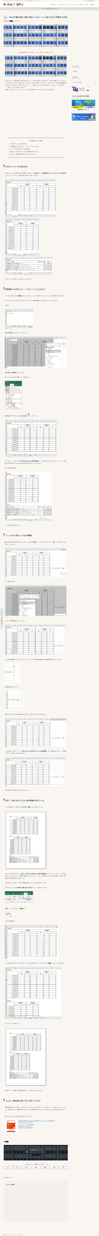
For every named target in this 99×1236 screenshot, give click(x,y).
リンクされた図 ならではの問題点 (20, 149)
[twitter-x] (86, 1)
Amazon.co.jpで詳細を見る (25, 1127)
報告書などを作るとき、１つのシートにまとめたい (25, 146)
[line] (88, 1)
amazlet (25, 1122)
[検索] (94, 1)
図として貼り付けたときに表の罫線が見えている (24, 151)
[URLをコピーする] (63, 1167)
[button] (8, 1167)
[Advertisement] (36, 114)
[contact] (92, 1)
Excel (11, 21)
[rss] (90, 1)
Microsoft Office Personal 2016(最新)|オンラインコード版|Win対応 (36, 1121)
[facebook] (84, 1)
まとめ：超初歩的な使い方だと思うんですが (23, 154)
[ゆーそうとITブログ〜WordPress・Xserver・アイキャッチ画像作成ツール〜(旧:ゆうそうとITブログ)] (13, 4)
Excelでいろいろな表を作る (19, 143)
